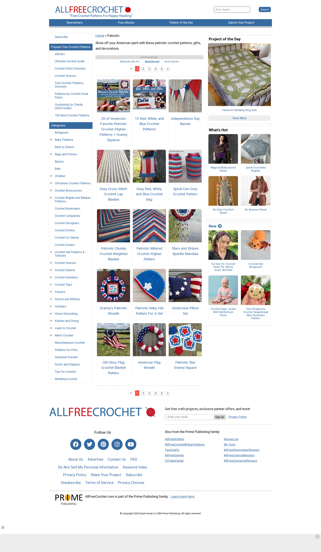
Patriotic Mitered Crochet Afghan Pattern (149, 253)
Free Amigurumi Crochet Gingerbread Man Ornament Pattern (255, 314)
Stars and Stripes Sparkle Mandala (185, 251)
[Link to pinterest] (103, 444)
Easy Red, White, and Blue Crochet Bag (149, 194)
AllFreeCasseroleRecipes (240, 461)
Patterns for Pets (66, 350)
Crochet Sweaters (66, 277)
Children (60, 176)
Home (99, 36)
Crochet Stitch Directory (70, 68)
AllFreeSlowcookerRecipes (241, 450)
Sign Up (219, 417)
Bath (58, 169)
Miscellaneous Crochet (70, 342)
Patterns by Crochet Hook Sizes (71, 95)
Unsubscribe (71, 482)
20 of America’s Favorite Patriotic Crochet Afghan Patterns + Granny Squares (113, 129)
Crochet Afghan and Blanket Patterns (72, 199)
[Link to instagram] (117, 444)
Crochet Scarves (65, 76)
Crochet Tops (63, 284)
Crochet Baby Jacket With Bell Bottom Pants (223, 312)
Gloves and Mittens (67, 299)
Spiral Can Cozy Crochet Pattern (185, 191)
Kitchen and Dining (67, 321)
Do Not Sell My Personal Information (88, 467)
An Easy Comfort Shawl (223, 211)
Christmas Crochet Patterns (73, 183)
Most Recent (152, 61)
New (212, 226)
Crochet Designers (67, 223)
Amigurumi (62, 132)
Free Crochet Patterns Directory (69, 84)
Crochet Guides (65, 245)
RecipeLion (231, 439)
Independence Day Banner (185, 121)
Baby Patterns (64, 140)
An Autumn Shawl (256, 209)
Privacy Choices (131, 482)
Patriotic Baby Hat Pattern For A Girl (149, 311)
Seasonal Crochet (66, 357)
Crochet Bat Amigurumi (256, 266)
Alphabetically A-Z (130, 61)
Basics (59, 161)
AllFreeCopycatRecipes (239, 455)
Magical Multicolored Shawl (223, 169)
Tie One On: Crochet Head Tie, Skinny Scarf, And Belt (223, 267)
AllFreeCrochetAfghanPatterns (185, 444)
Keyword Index (135, 467)
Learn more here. (183, 496)
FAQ (133, 459)
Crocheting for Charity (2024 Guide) (69, 106)
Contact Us (117, 459)
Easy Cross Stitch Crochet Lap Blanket (113, 194)
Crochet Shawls (65, 270)
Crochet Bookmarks (67, 208)
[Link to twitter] (89, 444)
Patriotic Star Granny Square (185, 365)
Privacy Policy (74, 475)
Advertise (95, 459)
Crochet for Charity (67, 237)
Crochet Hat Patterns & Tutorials (70, 253)
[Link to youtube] (130, 444)
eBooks (60, 54)
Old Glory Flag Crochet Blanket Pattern (113, 367)
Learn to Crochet (65, 328)
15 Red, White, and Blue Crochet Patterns (149, 123)
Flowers (60, 292)
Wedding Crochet (66, 379)
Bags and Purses (66, 154)
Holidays (60, 306)
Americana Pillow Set (185, 311)
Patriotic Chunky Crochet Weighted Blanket (113, 253)
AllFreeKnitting (174, 439)
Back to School (64, 147)
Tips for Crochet (65, 371)
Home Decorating (66, 313)
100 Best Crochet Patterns (72, 115)
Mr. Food (229, 444)
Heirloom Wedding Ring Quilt (239, 110)
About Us (75, 459)
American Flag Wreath (149, 365)
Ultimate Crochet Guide (70, 61)
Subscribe (61, 37)
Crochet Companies (67, 216)
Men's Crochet (64, 335)
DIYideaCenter (174, 461)
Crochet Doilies (65, 230)
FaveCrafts (172, 450)
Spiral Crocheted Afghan (256, 169)
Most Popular (172, 61)
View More (239, 118)
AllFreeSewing (174, 455)
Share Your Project (106, 475)
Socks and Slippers (67, 364)
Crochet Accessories (68, 190)
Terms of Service (99, 482)
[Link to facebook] (75, 444)
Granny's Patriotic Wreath (113, 311)
